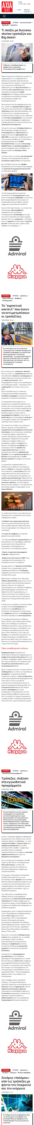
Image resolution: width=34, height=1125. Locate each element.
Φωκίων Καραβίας (24, 1073)
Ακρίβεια (18, 298)
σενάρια (5, 1073)
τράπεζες (13, 25)
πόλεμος (13, 1073)
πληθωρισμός (7, 300)
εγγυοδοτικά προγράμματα (12, 773)
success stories (25, 23)
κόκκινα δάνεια (7, 298)
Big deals (5, 25)
